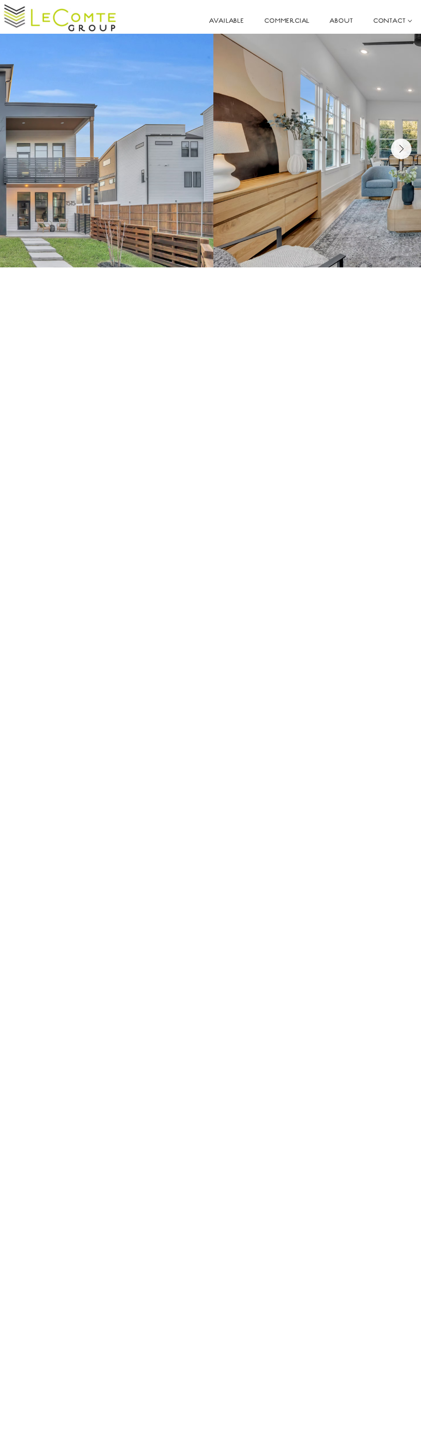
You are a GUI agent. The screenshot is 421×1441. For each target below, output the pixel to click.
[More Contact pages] (410, 21)
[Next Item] (401, 149)
